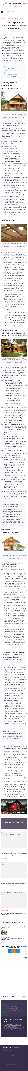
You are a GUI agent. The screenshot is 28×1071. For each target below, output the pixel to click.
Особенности (7, 70)
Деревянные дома (4, 880)
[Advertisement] (14, 974)
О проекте (5, 1053)
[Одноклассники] (14, 951)
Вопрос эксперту (16, 1053)
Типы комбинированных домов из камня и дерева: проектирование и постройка (14, 854)
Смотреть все (24, 996)
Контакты (14, 1055)
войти (8, 926)
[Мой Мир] (18, 951)
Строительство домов (5, 850)
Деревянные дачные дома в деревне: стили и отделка (13, 884)
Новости (10, 1053)
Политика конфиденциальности (14, 1064)
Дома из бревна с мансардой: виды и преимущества (13, 913)
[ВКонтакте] (10, 951)
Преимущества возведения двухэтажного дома (11, 67)
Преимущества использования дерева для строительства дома (14, 73)
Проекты (23, 1053)
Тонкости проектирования (11, 76)
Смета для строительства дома (13, 1020)
